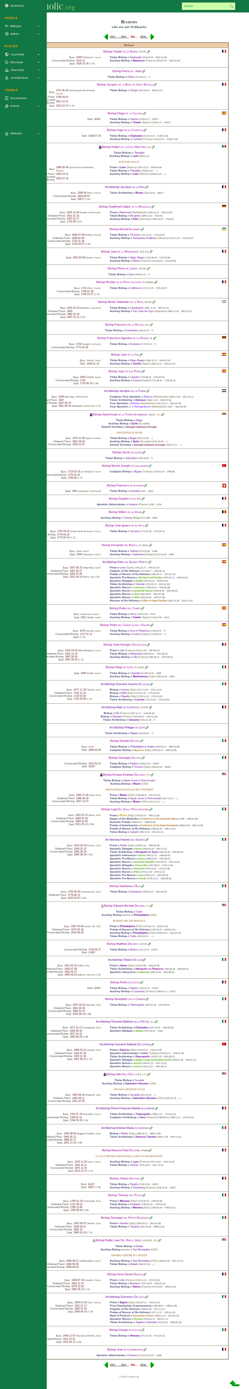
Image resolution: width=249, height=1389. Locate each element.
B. (151, 338)
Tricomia (134, 234)
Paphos (134, 763)
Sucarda (139, 1080)
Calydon (134, 377)
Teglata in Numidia (145, 1322)
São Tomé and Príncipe (150, 577)
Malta (137, 597)
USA (144, 783)
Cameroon (139, 587)
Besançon (139, 60)
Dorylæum (136, 891)
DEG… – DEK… (119, 36)
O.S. (147, 325)
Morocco (138, 1319)
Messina (125, 1200)
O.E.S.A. (144, 252)
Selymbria (131, 458)
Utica (133, 614)
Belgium (138, 517)
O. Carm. (143, 545)
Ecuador (144, 423)
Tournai (128, 517)
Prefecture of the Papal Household (159, 825)
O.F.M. (143, 52)
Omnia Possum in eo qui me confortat (129, 789)
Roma (123, 815)
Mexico (144, 156)
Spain (146, 122)
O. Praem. (148, 282)
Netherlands (94, 213)
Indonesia (90, 975)
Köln (136, 219)
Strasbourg (139, 1187)
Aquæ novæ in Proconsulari (139, 780)
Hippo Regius (137, 257)
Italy (92, 577)
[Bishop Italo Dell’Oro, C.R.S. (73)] (104, 1074)
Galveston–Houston (137, 1083)
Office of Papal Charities (154, 601)
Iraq (141, 875)
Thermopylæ (137, 1004)
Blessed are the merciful (129, 921)
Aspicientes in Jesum (129, 433)
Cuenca (137, 380)
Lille (122, 650)
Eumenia (135, 344)
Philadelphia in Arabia (142, 746)
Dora (131, 274)
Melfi (124, 692)
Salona (134, 119)
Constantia (131, 330)
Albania (139, 1031)
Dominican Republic (144, 862)
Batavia (148, 396)
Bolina (133, 949)
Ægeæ (138, 471)
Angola (139, 581)
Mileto (124, 1133)
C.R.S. (139, 1074)
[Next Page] (152, 38)
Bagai (139, 420)
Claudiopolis (137, 307)
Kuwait (142, 878)
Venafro (124, 1223)
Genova (124, 1049)
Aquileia (139, 750)
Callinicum (136, 288)
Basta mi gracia (129, 162)
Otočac (134, 1164)
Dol (117, 713)
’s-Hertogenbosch (141, 406)
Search (231, 6)
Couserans (139, 991)
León (135, 156)
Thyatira (134, 1226)
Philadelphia (141, 914)
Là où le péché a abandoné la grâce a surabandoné (129, 1156)
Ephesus (140, 400)
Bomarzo (135, 1283)
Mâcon (136, 260)
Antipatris (135, 1204)
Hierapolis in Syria (146, 852)
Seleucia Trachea (145, 1136)
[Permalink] (148, 51)
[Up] (234, 1384)
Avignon (133, 504)
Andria (123, 845)
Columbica (136, 673)
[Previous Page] (106, 38)
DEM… (144, 36)
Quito (135, 423)
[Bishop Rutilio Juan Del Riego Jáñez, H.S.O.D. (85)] (94, 1240)
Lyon (136, 1161)
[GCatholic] (48, 6)
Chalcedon (136, 135)
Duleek (139, 1246)
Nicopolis (135, 215)
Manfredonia (140, 676)
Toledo (137, 122)
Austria (137, 1063)
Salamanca (139, 554)
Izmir (145, 1053)
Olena (131, 76)
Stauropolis (142, 1056)
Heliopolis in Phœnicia (149, 968)
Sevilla (137, 363)
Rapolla (125, 696)
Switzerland (94, 491)
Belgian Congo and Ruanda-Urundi (153, 1060)
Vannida (140, 584)
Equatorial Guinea (143, 591)
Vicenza (138, 766)
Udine (123, 965)
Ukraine (162, 238)
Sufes (139, 911)
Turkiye (147, 471)
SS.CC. (152, 414)
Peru (98, 795)
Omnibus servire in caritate (129, 1255)
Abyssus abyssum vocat (129, 1089)
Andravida (135, 57)
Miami (137, 783)
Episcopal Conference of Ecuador (141, 427)
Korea (138, 849)
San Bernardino (141, 1249)
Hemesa (134, 1335)
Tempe (134, 90)
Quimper (117, 716)
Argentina (95, 308)
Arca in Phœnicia (139, 630)
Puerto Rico (141, 865)
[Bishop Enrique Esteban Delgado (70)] (101, 774)
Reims (136, 1286)
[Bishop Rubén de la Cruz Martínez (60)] (100, 147)
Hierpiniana (136, 653)
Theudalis (139, 152)
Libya (136, 594)
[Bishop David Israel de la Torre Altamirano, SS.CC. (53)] (91, 414)
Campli (134, 831)
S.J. (152, 1022)
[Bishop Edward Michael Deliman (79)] (102, 905)
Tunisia (96, 1303)
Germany (145, 219)
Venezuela (139, 868)
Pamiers (133, 1355)
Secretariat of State (143, 1316)
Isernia (125, 689)
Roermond (125, 212)
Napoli (124, 1302)
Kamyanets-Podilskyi (145, 238)
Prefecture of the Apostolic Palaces (159, 819)
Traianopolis (143, 1114)
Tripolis (134, 988)
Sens (142, 1117)
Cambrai (137, 139)
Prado (145, 1150)
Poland (97, 235)
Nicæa (139, 192)
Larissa (139, 699)
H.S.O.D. (148, 1240)
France (97, 57)
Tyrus (134, 733)
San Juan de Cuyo (143, 311)
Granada (134, 491)
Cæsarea (134, 719)
